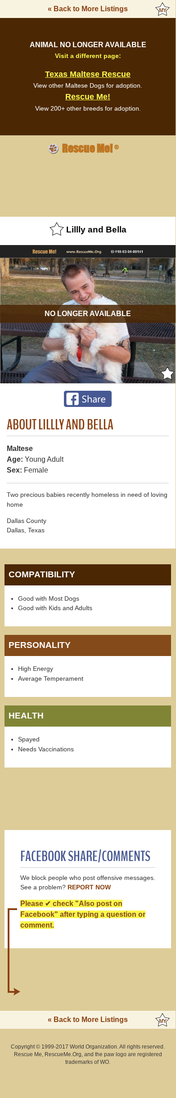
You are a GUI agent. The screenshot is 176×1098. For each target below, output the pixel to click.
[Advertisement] (88, 183)
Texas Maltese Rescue (88, 74)
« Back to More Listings (88, 9)
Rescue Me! (87, 96)
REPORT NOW (89, 887)
